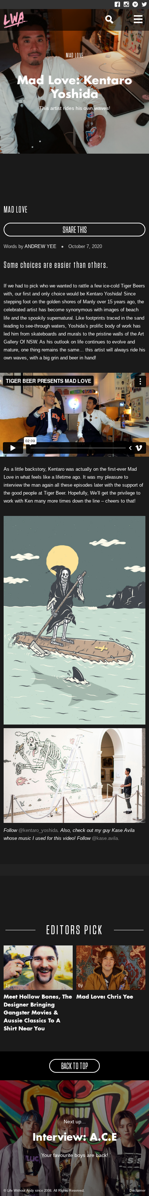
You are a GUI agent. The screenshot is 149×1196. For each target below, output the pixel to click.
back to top (74, 1066)
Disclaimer (137, 1190)
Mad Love (15, 210)
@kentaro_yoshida (38, 830)
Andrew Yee (40, 246)
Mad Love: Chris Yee (104, 997)
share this (75, 230)
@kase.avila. (105, 838)
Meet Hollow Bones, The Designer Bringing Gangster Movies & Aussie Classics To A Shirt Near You (38, 1013)
